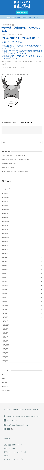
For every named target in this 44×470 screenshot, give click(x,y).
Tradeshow (5, 386)
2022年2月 (5, 257)
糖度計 (6, 456)
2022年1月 (5, 261)
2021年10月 (5, 269)
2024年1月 (5, 217)
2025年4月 (5, 205)
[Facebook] (27, 122)
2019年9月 (5, 309)
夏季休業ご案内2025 (8, 167)
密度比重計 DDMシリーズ (13, 445)
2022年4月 (5, 253)
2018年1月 (5, 341)
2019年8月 (5, 313)
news (12, 17)
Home (8, 17)
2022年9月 (5, 241)
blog (3, 374)
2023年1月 (5, 233)
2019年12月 (5, 305)
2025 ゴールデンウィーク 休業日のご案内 (15, 171)
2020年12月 (5, 281)
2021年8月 (5, 273)
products (4, 382)
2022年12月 (5, 237)
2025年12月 (5, 197)
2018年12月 (5, 325)
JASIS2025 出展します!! (9, 163)
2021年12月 (5, 265)
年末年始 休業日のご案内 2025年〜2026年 (15, 159)
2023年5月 (5, 229)
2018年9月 (5, 329)
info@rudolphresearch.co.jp (17, 425)
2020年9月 (5, 289)
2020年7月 (5, 293)
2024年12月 (5, 209)
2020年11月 (5, 285)
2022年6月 (5, 249)
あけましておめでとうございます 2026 (13, 155)
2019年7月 (5, 317)
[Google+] (31, 122)
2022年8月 (5, 245)
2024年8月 (5, 213)
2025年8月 (5, 201)
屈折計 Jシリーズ (10, 448)
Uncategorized (6, 390)
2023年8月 (5, 225)
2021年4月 (5, 277)
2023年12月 (5, 221)
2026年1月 (5, 193)
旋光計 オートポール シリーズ (15, 452)
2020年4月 (5, 297)
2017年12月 (5, 345)
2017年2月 (5, 361)
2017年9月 (5, 349)
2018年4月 (5, 337)
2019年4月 (5, 321)
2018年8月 (5, 333)
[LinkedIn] (25, 122)
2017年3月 (5, 357)
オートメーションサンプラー (14, 459)
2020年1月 (5, 301)
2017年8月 (5, 353)
